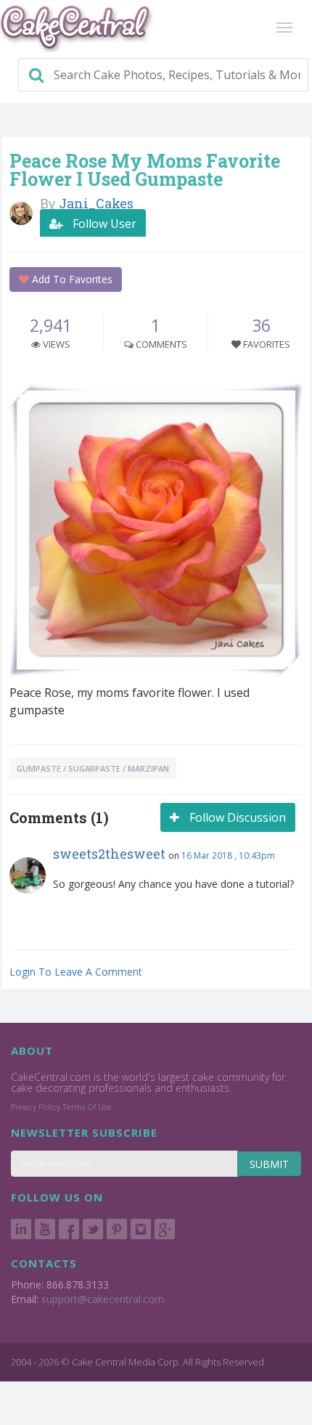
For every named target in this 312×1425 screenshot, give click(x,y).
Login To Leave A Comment (75, 972)
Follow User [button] (103, 224)
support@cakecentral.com (102, 1299)
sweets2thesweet (109, 853)
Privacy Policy (35, 1107)
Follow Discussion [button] (236, 817)
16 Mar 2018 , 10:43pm (228, 855)
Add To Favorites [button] (70, 279)
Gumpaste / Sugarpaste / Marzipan (93, 768)
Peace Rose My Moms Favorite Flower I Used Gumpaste (144, 170)
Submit (269, 1164)
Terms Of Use (87, 1107)
